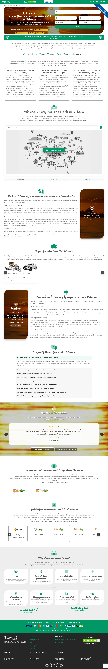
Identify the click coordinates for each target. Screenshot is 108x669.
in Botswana (17, 5)
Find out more (17, 323)
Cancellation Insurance (34, 639)
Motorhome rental (8, 5)
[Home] (15, 638)
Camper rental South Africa (85, 654)
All (100, 127)
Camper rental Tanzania (85, 658)
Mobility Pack (32, 636)
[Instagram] (56, 665)
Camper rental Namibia (85, 656)
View (12, 281)
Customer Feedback (34, 645)
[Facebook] (51, 665)
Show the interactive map (54, 150)
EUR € (97, 1)
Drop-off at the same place (63, 15)
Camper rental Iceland (59, 658)
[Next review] (102, 434)
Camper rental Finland (59, 656)
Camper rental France (34, 659)
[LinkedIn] (61, 665)
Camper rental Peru (8, 659)
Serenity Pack (32, 637)
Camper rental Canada (8, 656)
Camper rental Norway (59, 654)
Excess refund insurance (34, 640)
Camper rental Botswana (85, 659)
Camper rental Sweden (59, 657)
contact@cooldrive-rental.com (66, 640)
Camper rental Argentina (9, 658)
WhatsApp (60, 643)
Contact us (32, 642)
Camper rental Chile (8, 657)
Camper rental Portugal (34, 657)
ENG (104, 1)
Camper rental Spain (34, 654)
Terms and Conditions (34, 646)
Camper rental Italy (33, 656)
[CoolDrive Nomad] (6, 1)
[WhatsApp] (47, 665)
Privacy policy (32, 648)
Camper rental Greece (34, 658)
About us (31, 643)
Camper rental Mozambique (86, 657)
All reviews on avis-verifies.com (41, 449)
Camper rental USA (8, 654)
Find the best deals (78, 27)
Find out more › (54, 38)
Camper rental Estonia (59, 659)
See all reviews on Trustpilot (65, 449)
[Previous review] (6, 434)
